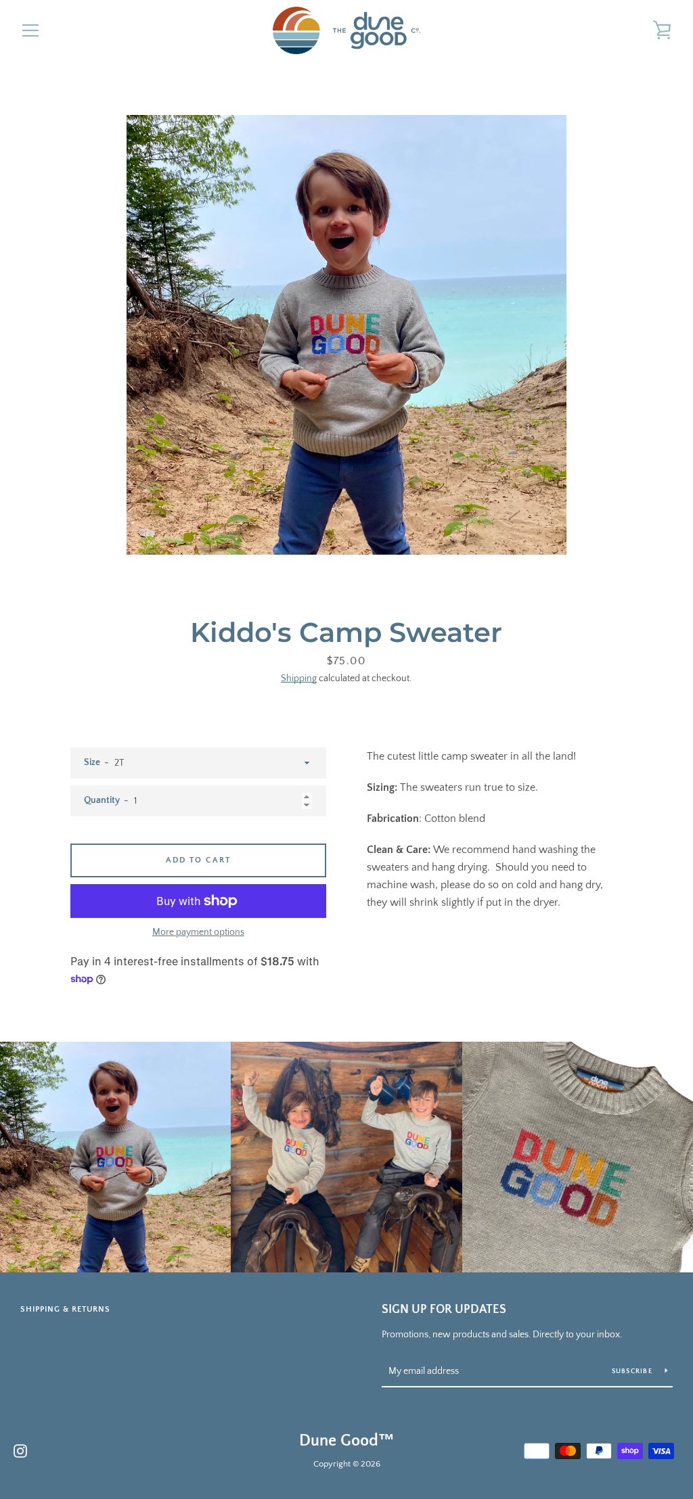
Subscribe (633, 1371)
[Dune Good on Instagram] (20, 1450)
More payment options (198, 932)
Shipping (299, 678)
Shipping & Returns (65, 1309)
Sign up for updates (444, 1309)
